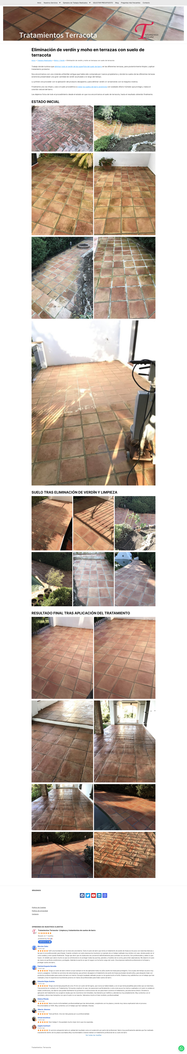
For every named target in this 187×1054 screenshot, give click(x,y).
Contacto (146, 3)
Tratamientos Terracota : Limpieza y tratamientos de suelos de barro (67, 930)
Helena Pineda (43, 999)
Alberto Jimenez (44, 1009)
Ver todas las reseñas (93, 1035)
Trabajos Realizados (44, 60)
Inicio (39, 3)
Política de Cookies (39, 907)
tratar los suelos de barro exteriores (92, 87)
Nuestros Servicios (51, 3)
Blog (117, 3)
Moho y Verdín (59, 60)
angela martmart (44, 1026)
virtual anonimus (44, 1018)
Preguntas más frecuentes (130, 3)
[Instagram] (104, 895)
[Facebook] (82, 895)
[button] (181, 1048)
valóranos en (44, 942)
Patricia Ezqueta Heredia (47, 966)
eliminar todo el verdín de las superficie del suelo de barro (78, 67)
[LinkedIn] (99, 895)
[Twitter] (88, 895)
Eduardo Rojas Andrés (46, 981)
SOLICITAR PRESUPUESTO (103, 3)
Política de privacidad (40, 911)
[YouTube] (93, 895)
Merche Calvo (43, 946)
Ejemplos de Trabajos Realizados (75, 3)
